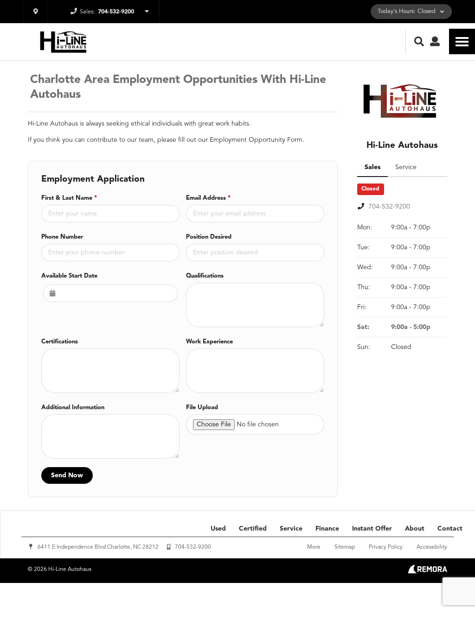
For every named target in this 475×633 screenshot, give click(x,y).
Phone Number (62, 237)
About (414, 528)
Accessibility (432, 547)
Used (218, 528)
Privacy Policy (386, 547)
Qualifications (205, 276)
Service (291, 528)
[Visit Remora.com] (427, 572)
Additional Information (72, 408)
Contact (449, 528)
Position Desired (208, 237)
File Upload (202, 408)
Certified (253, 528)
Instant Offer (372, 528)
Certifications (59, 342)
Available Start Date (69, 276)
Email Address (208, 198)
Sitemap (344, 547)
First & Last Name (69, 198)
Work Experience (209, 342)
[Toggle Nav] (462, 41)
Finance (327, 528)
